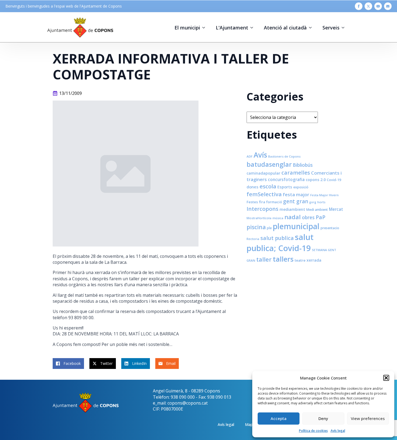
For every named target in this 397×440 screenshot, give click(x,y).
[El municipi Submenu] (205, 27)
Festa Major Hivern (324, 195)
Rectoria (253, 239)
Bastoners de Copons (284, 156)
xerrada (314, 260)
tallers (283, 259)
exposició (300, 187)
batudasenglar (269, 164)
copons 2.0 (316, 179)
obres (308, 217)
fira (262, 201)
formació (274, 201)
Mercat (336, 209)
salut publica (277, 238)
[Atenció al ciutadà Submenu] (312, 27)
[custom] (388, 6)
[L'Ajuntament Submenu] (253, 27)
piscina (256, 227)
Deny (323, 418)
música (277, 218)
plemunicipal (296, 226)
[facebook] (358, 6)
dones (252, 186)
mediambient (292, 209)
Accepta (279, 418)
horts (321, 202)
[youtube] (378, 6)
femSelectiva (264, 194)
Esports (284, 186)
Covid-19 (334, 180)
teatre (300, 260)
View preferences (368, 418)
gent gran (295, 201)
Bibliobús (303, 165)
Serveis (330, 27)
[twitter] (368, 6)
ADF (250, 156)
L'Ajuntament (232, 27)
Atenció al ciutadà (285, 27)
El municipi (187, 27)
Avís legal (338, 430)
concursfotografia (286, 179)
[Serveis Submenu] (344, 27)
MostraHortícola (259, 218)
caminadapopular (263, 173)
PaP (320, 217)
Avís (260, 155)
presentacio (330, 228)
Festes (252, 201)
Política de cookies (313, 430)
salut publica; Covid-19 (280, 243)
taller (264, 259)
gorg (312, 202)
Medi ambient (317, 209)
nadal (292, 217)
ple (269, 228)
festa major (296, 194)
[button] (386, 378)
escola (268, 186)
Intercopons (262, 208)
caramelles (295, 172)
